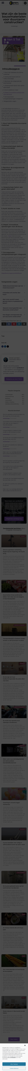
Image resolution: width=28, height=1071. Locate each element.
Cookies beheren (14, 1068)
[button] (25, 1045)
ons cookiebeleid (12, 1057)
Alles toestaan (14, 1064)
